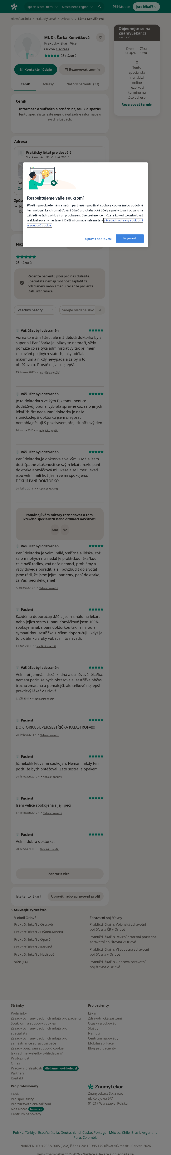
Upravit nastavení (98, 239)
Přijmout (129, 238)
